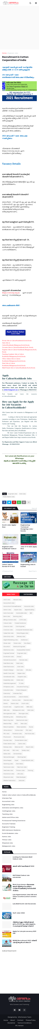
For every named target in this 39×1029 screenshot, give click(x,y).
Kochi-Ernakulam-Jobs (10, 833)
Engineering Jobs (8, 805)
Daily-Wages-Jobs (22, 633)
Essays (19, 656)
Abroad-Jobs (17, 600)
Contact (20, 1020)
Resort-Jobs (29, 747)
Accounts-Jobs (29, 606)
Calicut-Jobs (7, 623)
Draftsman (24, 640)
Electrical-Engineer (19, 646)
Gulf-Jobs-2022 (19, 913)
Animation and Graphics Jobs (12, 808)
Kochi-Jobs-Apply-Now (9, 526)
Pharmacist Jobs (19, 737)
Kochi (29, 368)
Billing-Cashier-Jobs (10, 620)
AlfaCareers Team (24, 1017)
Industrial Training (22, 687)
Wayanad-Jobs (8, 777)
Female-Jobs (23, 660)
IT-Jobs (21, 683)
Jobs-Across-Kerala (9, 697)
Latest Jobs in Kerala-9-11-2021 (8, 565)
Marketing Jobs (8, 717)
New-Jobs (24, 723)
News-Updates (21, 727)
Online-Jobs (19, 730)
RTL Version (19, 1026)
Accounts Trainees (8, 824)
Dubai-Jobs (17, 643)
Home (4, 53)
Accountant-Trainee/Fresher (12, 606)
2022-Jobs (7, 600)
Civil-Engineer (20, 626)
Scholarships (17, 754)
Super (16, 760)
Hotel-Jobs (20, 680)
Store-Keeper (7, 760)
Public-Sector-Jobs (8, 497)
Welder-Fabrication (9, 780)
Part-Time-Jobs (29, 733)
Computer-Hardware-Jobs (24, 630)
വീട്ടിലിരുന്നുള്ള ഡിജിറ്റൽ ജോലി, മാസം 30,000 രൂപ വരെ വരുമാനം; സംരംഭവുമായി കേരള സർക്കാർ (24, 924)
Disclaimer (11, 1023)
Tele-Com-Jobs (21, 767)
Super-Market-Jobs (27, 760)
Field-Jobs (19, 663)
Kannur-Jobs (16, 700)
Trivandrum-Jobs (9, 774)
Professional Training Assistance (13, 821)
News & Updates (9, 727)
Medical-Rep (7, 723)
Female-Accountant (10, 660)
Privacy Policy (30, 1020)
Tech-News (19, 764)
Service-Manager (9, 757)
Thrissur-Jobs (20, 770)
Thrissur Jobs (6, 840)
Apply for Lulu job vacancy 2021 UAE (24, 932)
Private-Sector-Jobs (21, 740)
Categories (28, 594)
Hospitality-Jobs (8, 680)
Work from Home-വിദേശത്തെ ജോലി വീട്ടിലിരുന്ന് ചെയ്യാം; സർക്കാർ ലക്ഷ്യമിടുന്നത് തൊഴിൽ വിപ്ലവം (24, 888)
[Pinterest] (14, 502)
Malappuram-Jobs (18, 710)
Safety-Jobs (25, 750)
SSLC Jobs (16, 750)
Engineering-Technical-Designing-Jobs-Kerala (27, 528)
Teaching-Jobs (8, 764)
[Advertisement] (19, 27)
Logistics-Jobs (19, 707)
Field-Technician (9, 666)
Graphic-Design (8, 670)
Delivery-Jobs (21, 636)
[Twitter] (9, 502)
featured (21, 780)
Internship (7, 693)
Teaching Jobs (7, 814)
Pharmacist (7, 737)
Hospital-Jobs (22, 677)
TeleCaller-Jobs (8, 770)
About (12, 1020)
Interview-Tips (17, 693)
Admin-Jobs (7, 610)
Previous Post (8, 571)
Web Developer (21, 777)
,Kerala (33, 368)
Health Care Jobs (9, 673)
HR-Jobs (28, 670)
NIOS (16, 723)
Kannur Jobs (6, 837)
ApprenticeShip (29, 610)
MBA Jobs (29, 707)
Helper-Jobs (21, 673)
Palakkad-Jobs (17, 733)
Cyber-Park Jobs (8, 633)
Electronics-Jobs (9, 650)
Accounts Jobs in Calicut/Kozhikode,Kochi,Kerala (17, 347)
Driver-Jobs (7, 643)
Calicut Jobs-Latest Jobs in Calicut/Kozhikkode (19, 795)
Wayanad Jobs (7, 843)
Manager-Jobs (23, 713)
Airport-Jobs (18, 610)
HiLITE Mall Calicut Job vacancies (21, 876)
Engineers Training (8, 827)
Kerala (6, 703)
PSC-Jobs (6, 733)
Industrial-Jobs (8, 690)
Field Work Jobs (8, 663)
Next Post (32, 571)
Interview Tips (7, 798)
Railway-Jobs (8, 747)
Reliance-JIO (19, 747)
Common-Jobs (8, 630)
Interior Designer (21, 690)
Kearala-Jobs (28, 700)
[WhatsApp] (19, 502)
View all (34, 508)
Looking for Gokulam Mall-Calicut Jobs (23, 858)
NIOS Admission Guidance (11, 830)
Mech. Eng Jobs (8, 720)
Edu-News (27, 643)
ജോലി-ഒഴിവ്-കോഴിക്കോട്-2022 (23, 866)
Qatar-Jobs (21, 744)
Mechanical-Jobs (21, 720)
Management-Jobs (9, 713)
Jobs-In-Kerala (23, 697)
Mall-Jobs (30, 710)
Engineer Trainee (9, 653)
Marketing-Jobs (21, 717)
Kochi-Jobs (25, 703)
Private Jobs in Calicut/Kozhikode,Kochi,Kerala (17, 340)
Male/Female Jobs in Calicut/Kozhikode (14, 368)
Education (7, 646)
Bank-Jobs (7, 616)
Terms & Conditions (25, 1023)
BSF (31, 613)
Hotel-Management (10, 683)
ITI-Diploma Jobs (9, 687)
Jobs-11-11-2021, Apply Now (29, 548)
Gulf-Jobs (20, 670)
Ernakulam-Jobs (9, 656)
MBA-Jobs (6, 710)
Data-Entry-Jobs (9, 636)
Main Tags (11, 594)
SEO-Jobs (6, 750)
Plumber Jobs (8, 740)
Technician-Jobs (9, 767)
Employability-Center (23, 650)
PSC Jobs (28, 730)
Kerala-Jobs (14, 703)
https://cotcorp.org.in (11, 293)
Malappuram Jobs (8, 846)
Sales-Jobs (7, 754)
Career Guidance (20, 623)
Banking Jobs (17, 616)
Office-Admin (8, 730)
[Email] (24, 502)
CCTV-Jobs (22, 620)
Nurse (31, 727)
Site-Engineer (22, 757)
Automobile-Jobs (21, 613)
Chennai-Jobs (8, 626)
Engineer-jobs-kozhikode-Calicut (9, 548)
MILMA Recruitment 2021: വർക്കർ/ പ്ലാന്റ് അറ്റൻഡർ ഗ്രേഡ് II (25, 941)
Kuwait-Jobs (7, 707)
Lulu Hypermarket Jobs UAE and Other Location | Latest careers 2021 (25, 896)
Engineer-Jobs (13, 53)
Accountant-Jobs (9, 603)
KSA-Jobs (6, 700)
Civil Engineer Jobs (8, 811)
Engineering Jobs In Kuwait (28, 565)
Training (30, 770)
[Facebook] (4, 502)
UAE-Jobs (20, 774)
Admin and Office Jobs (10, 817)
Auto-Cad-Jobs (8, 613)
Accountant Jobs (8, 801)
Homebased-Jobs (9, 677)
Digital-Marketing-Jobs (11, 640)
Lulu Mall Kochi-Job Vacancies (24, 904)
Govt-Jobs (22, 494)
